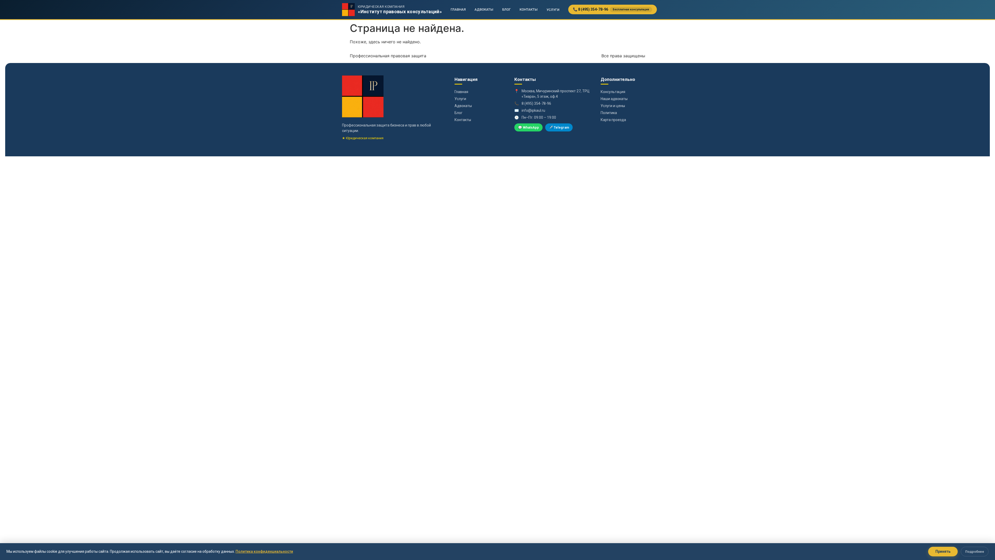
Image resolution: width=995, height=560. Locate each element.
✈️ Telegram (559, 127)
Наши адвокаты (614, 99)
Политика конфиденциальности (264, 551)
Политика (609, 113)
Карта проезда (613, 120)
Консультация (613, 92)
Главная (458, 9)
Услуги (552, 10)
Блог (506, 9)
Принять (942, 551)
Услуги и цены (613, 106)
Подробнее (974, 552)
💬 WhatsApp (528, 127)
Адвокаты (483, 9)
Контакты (529, 9)
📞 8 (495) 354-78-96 (611, 9)
